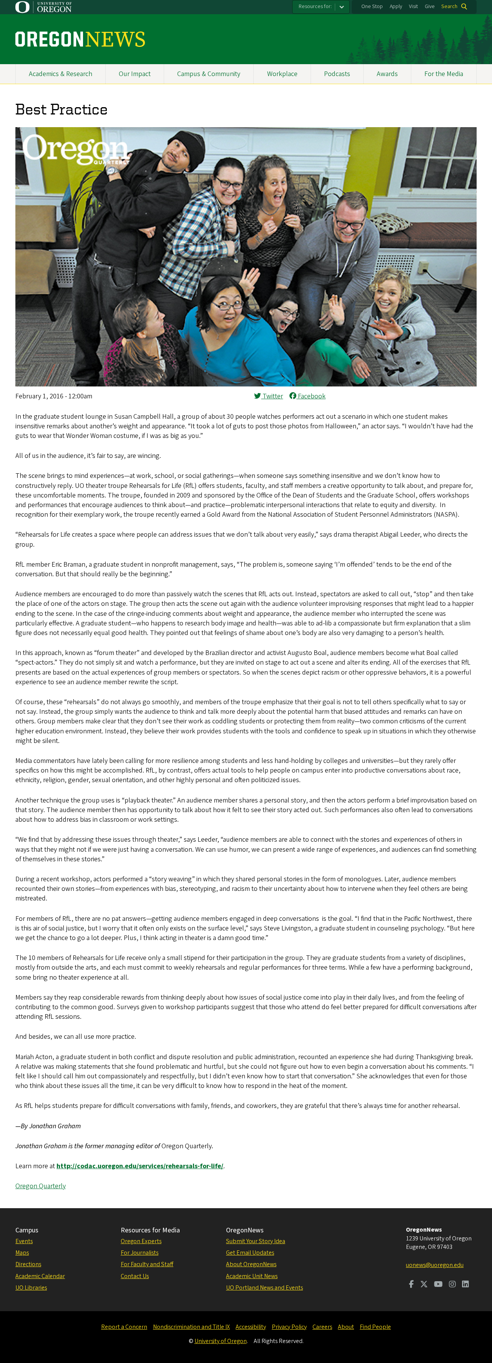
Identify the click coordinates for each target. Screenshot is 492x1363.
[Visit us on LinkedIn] (465, 1285)
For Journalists (139, 1253)
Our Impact (135, 74)
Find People (375, 1327)
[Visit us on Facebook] (411, 1285)
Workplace (282, 74)
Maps (22, 1253)
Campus (26, 1230)
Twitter (272, 396)
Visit (413, 6)
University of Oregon (220, 1341)
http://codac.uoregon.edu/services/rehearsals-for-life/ (140, 1166)
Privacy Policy (289, 1327)
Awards (387, 74)
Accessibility (251, 1327)
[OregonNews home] (80, 39)
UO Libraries (31, 1287)
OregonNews (245, 1230)
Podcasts (337, 74)
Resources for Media (150, 1230)
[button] (246, 384)
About (346, 1327)
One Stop (372, 6)
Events (24, 1241)
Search (449, 6)
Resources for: (315, 6)
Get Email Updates (250, 1253)
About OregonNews (251, 1264)
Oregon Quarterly (40, 1186)
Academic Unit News (252, 1276)
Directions (28, 1264)
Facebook (311, 396)
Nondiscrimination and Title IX (191, 1327)
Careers (322, 1327)
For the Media (443, 74)
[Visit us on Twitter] (424, 1285)
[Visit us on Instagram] (452, 1285)
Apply (396, 6)
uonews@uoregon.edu (435, 1265)
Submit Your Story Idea (255, 1241)
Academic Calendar (40, 1276)
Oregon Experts (141, 1241)
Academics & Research (60, 74)
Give (430, 6)
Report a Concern (124, 1327)
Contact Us (135, 1276)
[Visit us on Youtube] (438, 1285)
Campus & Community (208, 74)
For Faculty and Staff (147, 1264)
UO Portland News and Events (264, 1287)
